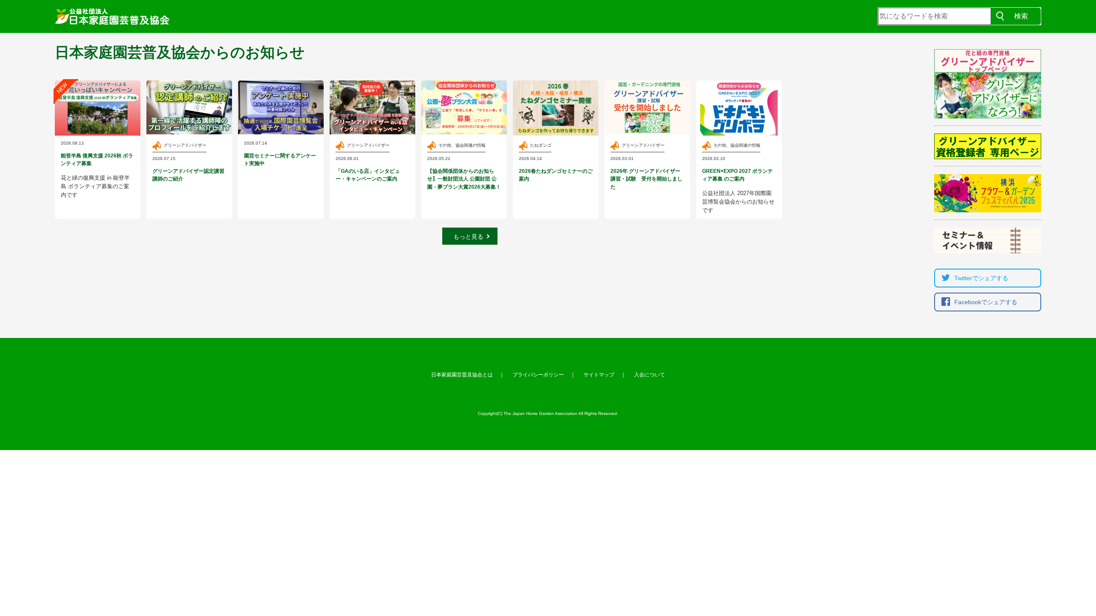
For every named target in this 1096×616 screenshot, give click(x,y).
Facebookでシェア (985, 302)
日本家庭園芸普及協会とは (462, 375)
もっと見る (468, 236)
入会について (649, 375)
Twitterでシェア (981, 278)
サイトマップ (599, 375)
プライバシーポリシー (538, 375)
